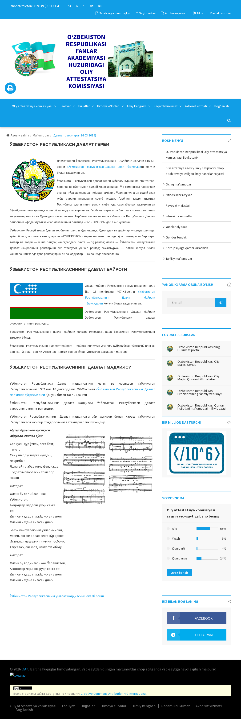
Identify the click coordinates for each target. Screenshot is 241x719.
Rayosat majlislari (178, 205)
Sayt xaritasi (147, 13)
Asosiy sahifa (20, 135)
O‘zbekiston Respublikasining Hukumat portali (198, 348)
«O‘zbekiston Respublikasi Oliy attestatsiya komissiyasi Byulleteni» (196, 155)
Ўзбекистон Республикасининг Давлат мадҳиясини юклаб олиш (57, 596)
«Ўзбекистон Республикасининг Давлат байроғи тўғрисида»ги (120, 297)
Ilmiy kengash (137, 106)
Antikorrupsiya (175, 13)
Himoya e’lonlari (108, 106)
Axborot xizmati (196, 106)
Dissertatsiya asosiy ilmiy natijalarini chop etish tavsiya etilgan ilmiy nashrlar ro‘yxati (195, 171)
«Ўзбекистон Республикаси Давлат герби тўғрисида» (104, 166)
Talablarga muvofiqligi (115, 13)
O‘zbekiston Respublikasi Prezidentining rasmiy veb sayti (199, 392)
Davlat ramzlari (220, 13)
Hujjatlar (84, 106)
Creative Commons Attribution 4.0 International (113, 693)
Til (198, 13)
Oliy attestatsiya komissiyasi (32, 106)
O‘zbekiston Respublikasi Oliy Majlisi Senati (198, 363)
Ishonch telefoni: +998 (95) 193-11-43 (35, 6)
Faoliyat (66, 106)
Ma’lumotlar (41, 135)
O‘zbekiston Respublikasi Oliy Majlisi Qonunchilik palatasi (198, 378)
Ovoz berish (179, 573)
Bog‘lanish (221, 106)
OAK (25, 669)
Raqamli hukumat (166, 106)
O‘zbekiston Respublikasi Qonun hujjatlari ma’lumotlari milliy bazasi (201, 407)
